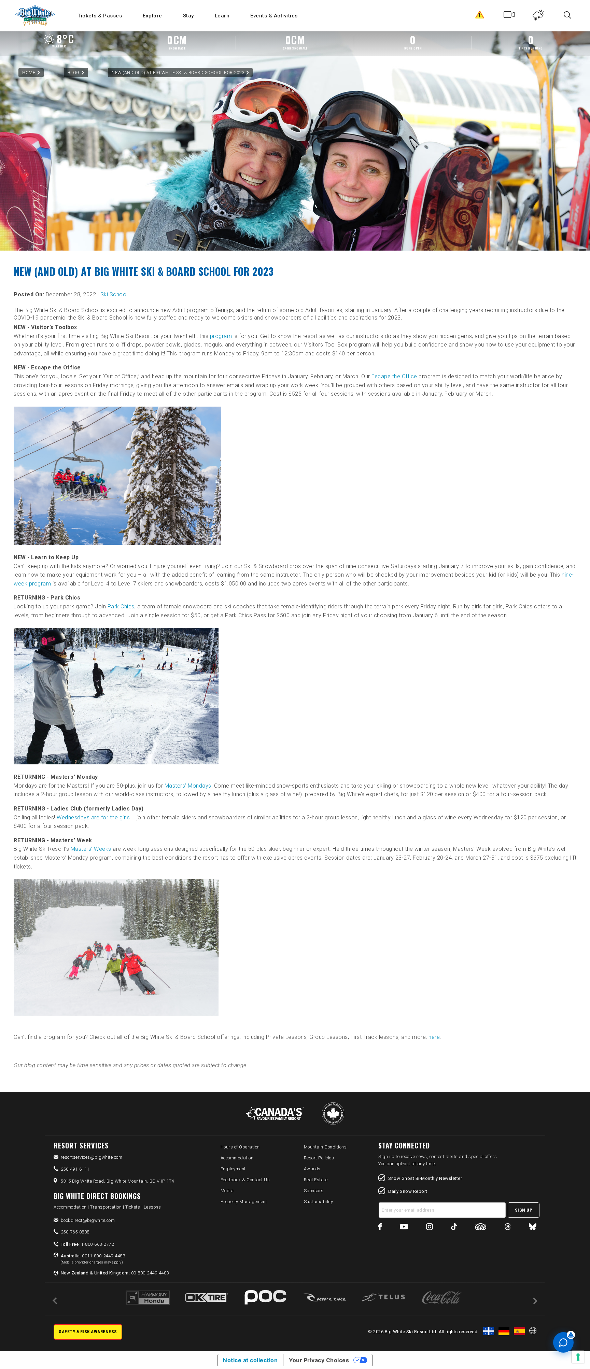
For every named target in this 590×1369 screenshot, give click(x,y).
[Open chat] (563, 1342)
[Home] (35, 15)
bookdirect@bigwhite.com (88, 1220)
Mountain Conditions (325, 1146)
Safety (480, 16)
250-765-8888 (75, 1231)
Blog (74, 72)
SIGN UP (524, 1210)
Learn (222, 16)
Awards (312, 1168)
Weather (539, 16)
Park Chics (121, 606)
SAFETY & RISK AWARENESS (88, 1331)
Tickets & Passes (100, 16)
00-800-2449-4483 (115, 1272)
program (221, 336)
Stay (188, 16)
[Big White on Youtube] (404, 1228)
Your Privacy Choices (319, 1360)
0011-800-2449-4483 (93, 1258)
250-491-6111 (75, 1169)
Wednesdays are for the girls (93, 817)
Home (28, 72)
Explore (152, 16)
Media (227, 1190)
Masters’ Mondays (188, 785)
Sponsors (314, 1190)
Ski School (114, 294)
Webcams (509, 16)
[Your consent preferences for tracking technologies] (578, 1357)
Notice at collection (250, 1360)
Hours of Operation (240, 1146)
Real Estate (316, 1179)
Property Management (244, 1201)
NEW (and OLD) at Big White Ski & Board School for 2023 (178, 72)
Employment (233, 1168)
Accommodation (237, 1157)
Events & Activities (274, 16)
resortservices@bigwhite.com (92, 1157)
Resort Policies (319, 1157)
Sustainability (318, 1201)
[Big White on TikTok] (454, 1227)
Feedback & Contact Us (245, 1179)
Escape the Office (394, 376)
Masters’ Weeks (91, 849)
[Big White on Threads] (507, 1227)
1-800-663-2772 (87, 1244)
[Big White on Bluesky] (532, 1227)
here (434, 1037)
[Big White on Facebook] (380, 1227)
